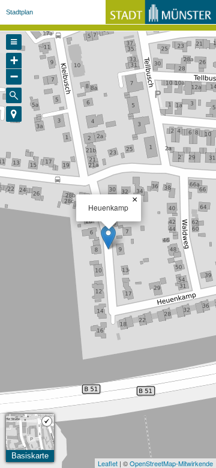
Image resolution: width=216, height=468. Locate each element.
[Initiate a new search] (14, 95)
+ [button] (14, 60)
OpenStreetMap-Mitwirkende (171, 463)
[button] (14, 114)
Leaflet (108, 463)
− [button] (14, 76)
